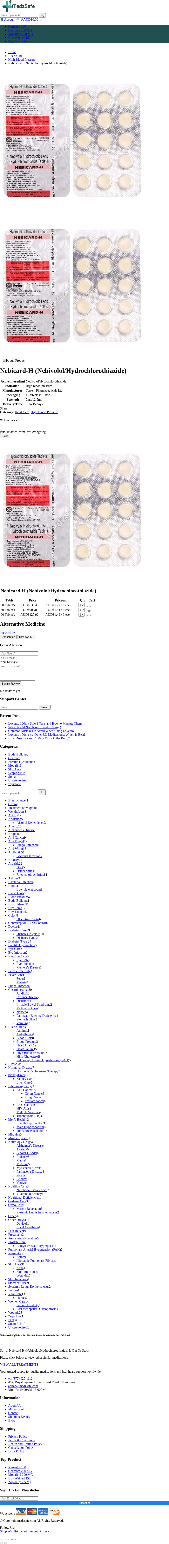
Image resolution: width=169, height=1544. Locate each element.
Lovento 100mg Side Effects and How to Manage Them (45, 723)
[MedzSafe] (18, 11)
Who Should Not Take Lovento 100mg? (34, 727)
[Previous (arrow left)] (1, 1543)
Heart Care (15, 56)
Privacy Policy (17, 1436)
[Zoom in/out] (14, 1539)
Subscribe (84, 1502)
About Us (14, 1405)
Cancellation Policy (21, 1447)
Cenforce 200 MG (20, 30)
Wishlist (14, 1531)
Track (45, 1531)
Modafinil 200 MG (20, 34)
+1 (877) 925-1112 (20, 1378)
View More (7, 632)
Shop (3, 1531)
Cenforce (14, 758)
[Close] (1, 429)
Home (12, 52)
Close (5, 436)
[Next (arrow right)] (5, 1543)
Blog (11, 1420)
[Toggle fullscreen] (10, 1539)
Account (35, 1531)
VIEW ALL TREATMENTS (19, 1364)
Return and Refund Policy (25, 1444)
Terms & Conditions (21, 1440)
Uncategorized (17, 780)
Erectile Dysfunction (21, 762)
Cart (25, 1531)
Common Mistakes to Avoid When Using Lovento (41, 731)
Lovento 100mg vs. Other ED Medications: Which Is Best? (46, 734)
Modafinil (14, 765)
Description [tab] (8, 636)
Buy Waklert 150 (19, 37)
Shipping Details (19, 1416)
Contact (13, 1413)
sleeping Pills (16, 773)
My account (16, 1409)
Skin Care (14, 769)
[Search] (42, 792)
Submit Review (11, 683)
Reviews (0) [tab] (26, 636)
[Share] (5, 1539)
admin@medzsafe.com (23, 1386)
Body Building (18, 754)
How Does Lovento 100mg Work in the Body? (39, 738)
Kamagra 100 (17, 26)
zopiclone (14, 784)
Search (45, 707)
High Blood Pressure (21, 59)
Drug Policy (16, 1451)
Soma (12, 776)
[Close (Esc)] (1, 1539)
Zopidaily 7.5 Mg (19, 41)
